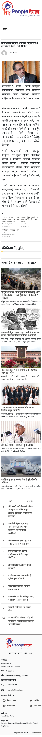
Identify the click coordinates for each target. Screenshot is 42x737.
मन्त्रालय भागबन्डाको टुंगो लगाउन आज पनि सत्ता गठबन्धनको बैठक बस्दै (10, 219)
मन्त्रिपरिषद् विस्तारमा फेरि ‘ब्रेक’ (10, 231)
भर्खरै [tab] (10, 501)
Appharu (37, 732)
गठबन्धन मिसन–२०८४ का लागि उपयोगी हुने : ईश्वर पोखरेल (29, 219)
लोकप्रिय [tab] (30, 501)
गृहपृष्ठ (5, 28)
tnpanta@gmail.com (15, 690)
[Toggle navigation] (36, 29)
